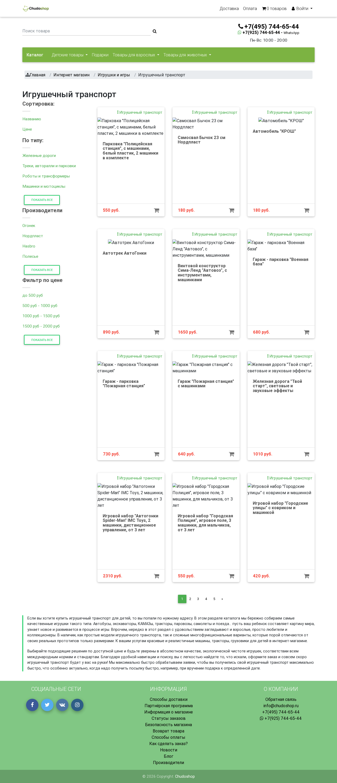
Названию (31, 118)
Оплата (250, 8)
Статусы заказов (169, 718)
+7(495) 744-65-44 (281, 712)
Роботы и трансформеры (46, 176)
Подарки (100, 54)
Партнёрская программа (169, 705)
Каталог (35, 54)
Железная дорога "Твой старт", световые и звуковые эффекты (277, 386)
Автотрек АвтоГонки (124, 253)
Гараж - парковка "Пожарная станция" (124, 384)
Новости (168, 749)
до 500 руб (32, 295)
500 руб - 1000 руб (39, 305)
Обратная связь (280, 699)
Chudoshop (185, 776)
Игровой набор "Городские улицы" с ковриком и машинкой (280, 507)
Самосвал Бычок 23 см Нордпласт (201, 140)
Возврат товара (168, 731)
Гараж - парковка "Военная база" (280, 262)
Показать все (42, 200)
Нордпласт (32, 235)
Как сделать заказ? (168, 743)
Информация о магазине (168, 712)
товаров (277, 8)
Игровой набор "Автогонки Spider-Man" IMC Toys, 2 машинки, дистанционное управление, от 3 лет (130, 522)
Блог (168, 756)
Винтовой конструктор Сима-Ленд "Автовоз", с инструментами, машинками (202, 272)
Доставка (229, 8)
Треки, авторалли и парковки (49, 165)
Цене (27, 129)
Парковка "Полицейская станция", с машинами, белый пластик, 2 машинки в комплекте (130, 150)
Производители (168, 762)
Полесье (30, 256)
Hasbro (28, 246)
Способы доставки (168, 699)
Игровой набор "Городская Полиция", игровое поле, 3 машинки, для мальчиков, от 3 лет (205, 522)
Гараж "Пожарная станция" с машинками (206, 384)
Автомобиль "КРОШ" (274, 131)
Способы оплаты (168, 737)
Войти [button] (302, 8)
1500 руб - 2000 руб (41, 326)
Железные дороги (39, 155)
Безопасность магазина (168, 724)
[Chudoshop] (35, 8)
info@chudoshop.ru (281, 705)
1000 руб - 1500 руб (41, 315)
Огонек (28, 225)
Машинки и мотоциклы (43, 186)
